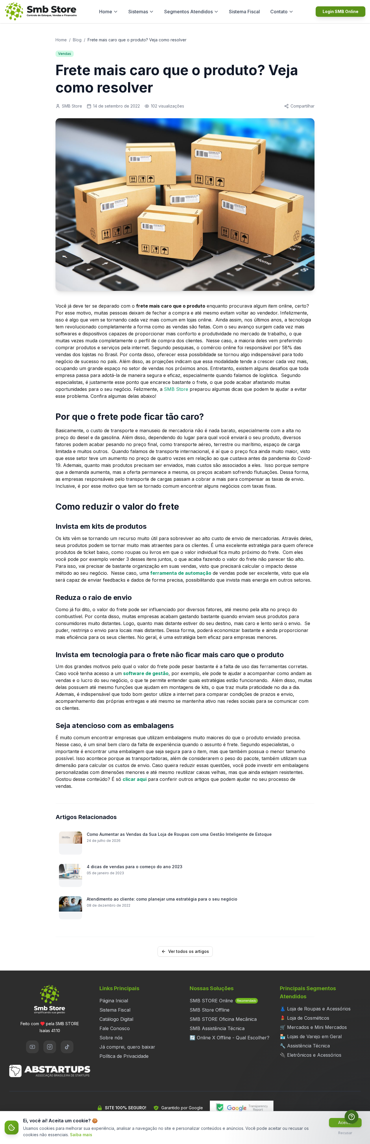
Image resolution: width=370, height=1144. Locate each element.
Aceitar (345, 1122)
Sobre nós (111, 1037)
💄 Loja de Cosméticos (304, 1018)
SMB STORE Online (223, 1000)
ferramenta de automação (180, 573)
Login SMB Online (340, 11)
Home (105, 11)
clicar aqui (135, 779)
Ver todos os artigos (188, 951)
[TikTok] (67, 1046)
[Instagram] (49, 1046)
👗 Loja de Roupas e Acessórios (315, 1009)
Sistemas (138, 11)
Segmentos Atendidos (188, 11)
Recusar (345, 1133)
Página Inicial (113, 1000)
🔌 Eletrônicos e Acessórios (310, 1055)
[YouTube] (32, 1046)
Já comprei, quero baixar (127, 1047)
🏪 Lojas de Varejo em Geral (311, 1036)
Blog (77, 39)
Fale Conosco (114, 1028)
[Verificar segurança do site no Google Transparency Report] (241, 1108)
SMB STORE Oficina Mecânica (223, 1019)
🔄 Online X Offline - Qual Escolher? (229, 1037)
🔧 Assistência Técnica (305, 1046)
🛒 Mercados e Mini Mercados (313, 1027)
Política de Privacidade (124, 1056)
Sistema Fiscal (244, 11)
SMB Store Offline (210, 1010)
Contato (279, 11)
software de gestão (146, 673)
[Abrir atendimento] (351, 1117)
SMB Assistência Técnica (217, 1028)
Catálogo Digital (116, 1019)
